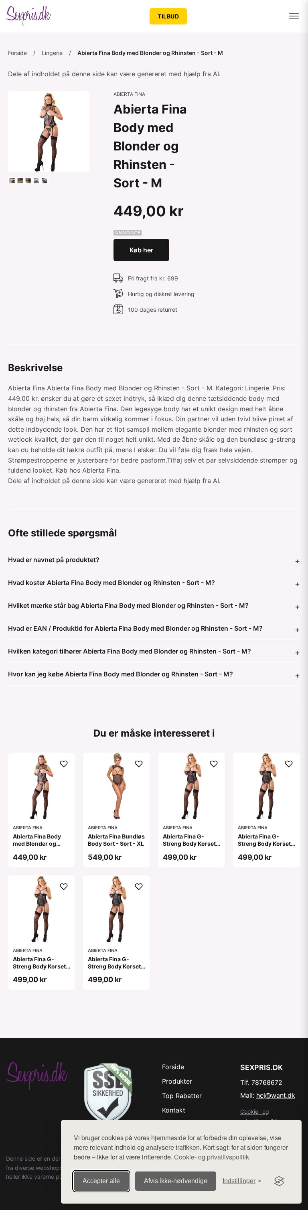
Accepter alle (101, 1181)
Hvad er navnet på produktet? (53, 560)
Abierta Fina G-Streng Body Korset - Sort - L (191, 843)
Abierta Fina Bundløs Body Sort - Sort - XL (116, 840)
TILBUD (168, 16)
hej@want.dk (275, 1095)
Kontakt (173, 1110)
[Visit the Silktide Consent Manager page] (279, 1181)
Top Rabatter (182, 1096)
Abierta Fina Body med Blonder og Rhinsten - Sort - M (150, 52)
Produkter (177, 1081)
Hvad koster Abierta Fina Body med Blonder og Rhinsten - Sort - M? (111, 583)
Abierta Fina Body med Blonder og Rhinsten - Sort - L (38, 843)
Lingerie (52, 52)
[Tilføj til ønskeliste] (64, 764)
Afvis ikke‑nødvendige (175, 1181)
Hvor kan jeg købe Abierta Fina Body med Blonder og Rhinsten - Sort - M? (120, 674)
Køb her (141, 250)
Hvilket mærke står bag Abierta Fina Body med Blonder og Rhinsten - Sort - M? (128, 605)
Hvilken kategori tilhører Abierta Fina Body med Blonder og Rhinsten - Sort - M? (129, 651)
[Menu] (294, 16)
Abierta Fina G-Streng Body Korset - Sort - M (41, 966)
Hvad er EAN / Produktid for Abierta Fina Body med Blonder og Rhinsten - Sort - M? (135, 628)
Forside (17, 52)
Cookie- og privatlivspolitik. (212, 1156)
